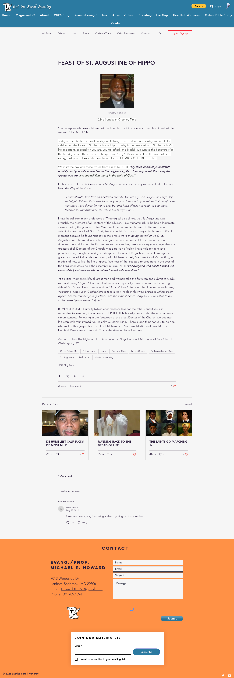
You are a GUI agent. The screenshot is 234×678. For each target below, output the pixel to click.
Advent (61, 33)
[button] (198, 6)
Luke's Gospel (138, 351)
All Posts (46, 33)
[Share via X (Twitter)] (67, 376)
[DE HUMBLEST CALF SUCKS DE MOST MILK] (65, 423)
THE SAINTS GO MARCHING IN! (168, 443)
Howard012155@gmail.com (82, 589)
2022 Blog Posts (66, 365)
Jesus (103, 351)
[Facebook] (223, 676)
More (143, 33)
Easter (85, 33)
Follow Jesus (88, 351)
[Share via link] (83, 376)
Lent (73, 33)
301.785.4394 (72, 594)
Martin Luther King (104, 357)
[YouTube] (229, 676)
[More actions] (174, 54)
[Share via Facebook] (59, 376)
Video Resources (126, 33)
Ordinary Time (103, 33)
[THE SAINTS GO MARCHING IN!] (169, 423)
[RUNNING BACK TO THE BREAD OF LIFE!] (117, 423)
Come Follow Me (68, 351)
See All (188, 403)
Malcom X (84, 357)
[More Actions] (174, 509)
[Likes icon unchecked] (68, 523)
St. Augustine (67, 357)
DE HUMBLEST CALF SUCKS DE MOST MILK (65, 443)
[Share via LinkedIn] (75, 376)
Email (78, 646)
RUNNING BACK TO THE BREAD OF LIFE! (114, 443)
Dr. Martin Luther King (162, 351)
